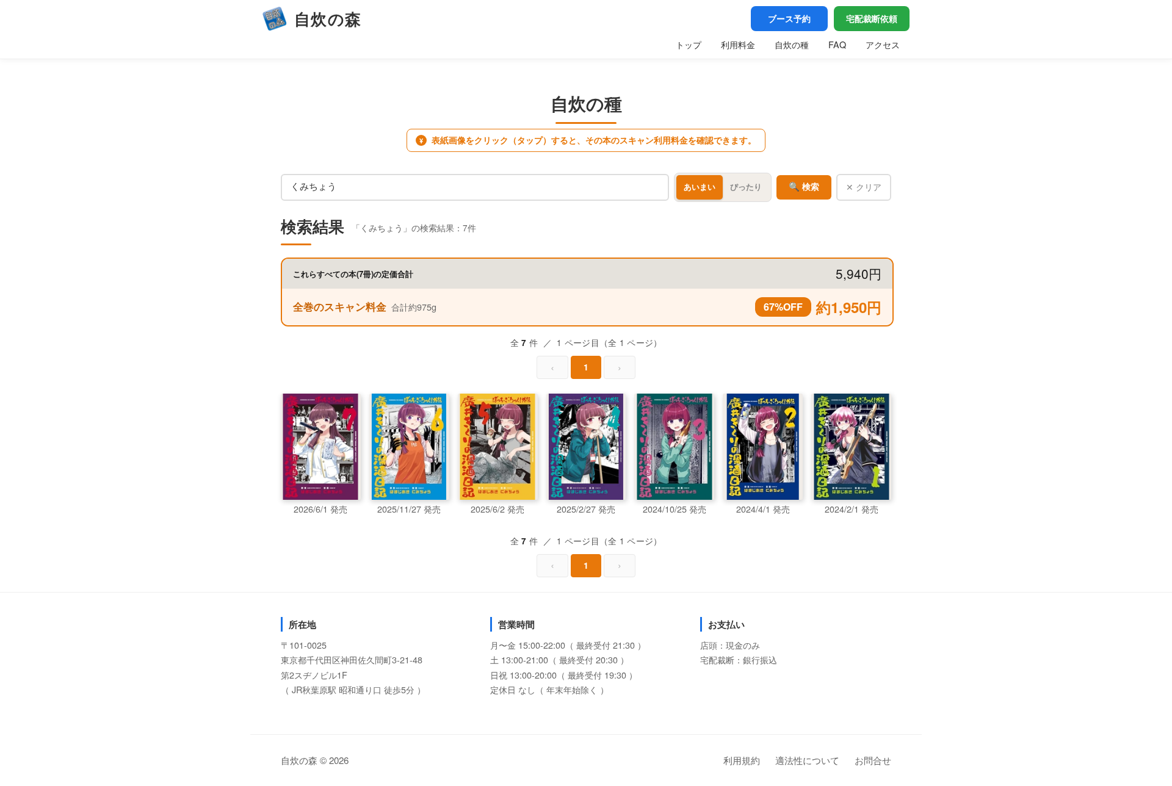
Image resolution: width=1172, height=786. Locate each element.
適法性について (807, 760)
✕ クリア (863, 187)
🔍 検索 (804, 187)
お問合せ (873, 760)
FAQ (837, 44)
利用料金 (738, 44)
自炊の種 (792, 44)
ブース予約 (789, 18)
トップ (688, 44)
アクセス (883, 44)
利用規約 (741, 760)
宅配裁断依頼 (871, 18)
